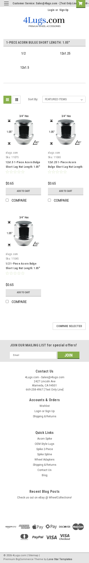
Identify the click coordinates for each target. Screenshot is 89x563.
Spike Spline (44, 454)
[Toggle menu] (6, 6)
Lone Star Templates (59, 559)
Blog (44, 475)
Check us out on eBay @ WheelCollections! (44, 497)
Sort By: (33, 99)
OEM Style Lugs (44, 443)
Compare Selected (69, 326)
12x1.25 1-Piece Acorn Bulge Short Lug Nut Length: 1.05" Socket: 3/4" (65, 167)
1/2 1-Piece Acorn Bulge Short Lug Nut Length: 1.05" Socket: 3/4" (23, 268)
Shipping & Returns (44, 416)
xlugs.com (12, 152)
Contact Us (44, 470)
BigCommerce (25, 559)
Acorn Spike (44, 438)
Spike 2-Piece (44, 449)
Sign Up (63, 10)
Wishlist (44, 406)
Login (51, 10)
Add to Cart (23, 191)
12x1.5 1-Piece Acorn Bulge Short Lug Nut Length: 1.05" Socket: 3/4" (23, 167)
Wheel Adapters (44, 459)
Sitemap (33, 555)
